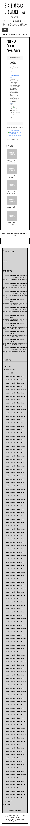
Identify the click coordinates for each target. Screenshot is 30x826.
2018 (6, 366)
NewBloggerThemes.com (15, 821)
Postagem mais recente (7, 233)
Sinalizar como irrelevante (18, 110)
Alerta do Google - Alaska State (11, 176)
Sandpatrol (12, 819)
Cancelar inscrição (15, 130)
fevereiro (9, 369)
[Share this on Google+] (15, 140)
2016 (6, 804)
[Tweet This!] (13, 140)
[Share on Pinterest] (18, 140)
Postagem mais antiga (23, 233)
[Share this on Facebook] (11, 140)
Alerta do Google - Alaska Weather (15, 46)
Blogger (18, 810)
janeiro (8, 373)
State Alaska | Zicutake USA (15, 8)
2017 (6, 801)
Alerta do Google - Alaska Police (11, 223)
